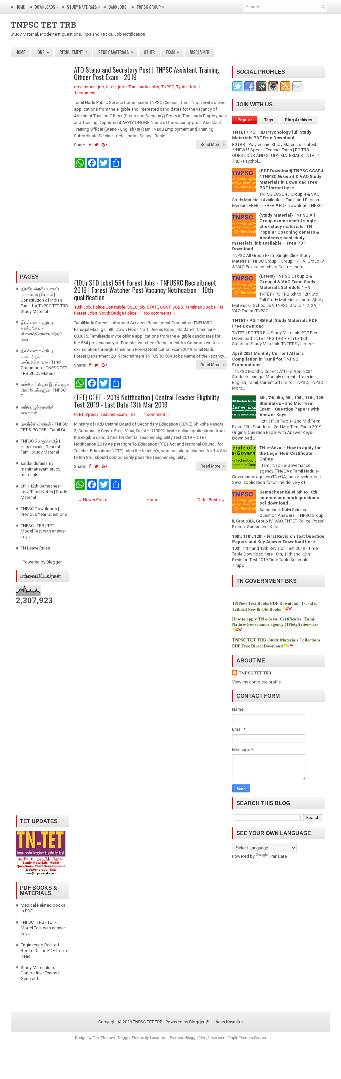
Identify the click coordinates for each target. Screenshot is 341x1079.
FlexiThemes (104, 1037)
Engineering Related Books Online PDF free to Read (45, 950)
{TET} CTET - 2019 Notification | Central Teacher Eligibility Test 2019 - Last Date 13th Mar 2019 (146, 401)
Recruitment (74, 51)
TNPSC (167, 86)
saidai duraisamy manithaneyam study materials (40, 469)
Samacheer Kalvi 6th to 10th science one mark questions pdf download (289, 498)
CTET (78, 414)
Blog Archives (298, 120)
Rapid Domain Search (247, 1037)
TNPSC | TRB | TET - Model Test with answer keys (43, 531)
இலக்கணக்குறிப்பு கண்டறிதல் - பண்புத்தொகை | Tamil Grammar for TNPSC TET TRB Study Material (44, 362)
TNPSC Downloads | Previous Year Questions (44, 511)
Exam (172, 51)
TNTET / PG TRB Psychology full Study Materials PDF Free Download (271, 135)
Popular (244, 120)
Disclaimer (199, 52)
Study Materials (115, 51)
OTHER (149, 52)
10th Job (82, 307)
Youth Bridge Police (118, 313)
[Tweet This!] (96, 144)
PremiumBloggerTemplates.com (197, 1037)
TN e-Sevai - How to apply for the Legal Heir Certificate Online (290, 453)
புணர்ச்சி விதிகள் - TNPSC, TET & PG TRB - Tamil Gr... (45, 427)
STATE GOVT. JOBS (165, 307)
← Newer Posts (92, 499)
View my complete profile (256, 681)
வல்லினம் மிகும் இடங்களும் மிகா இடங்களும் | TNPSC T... (45, 390)
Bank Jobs (118, 7)
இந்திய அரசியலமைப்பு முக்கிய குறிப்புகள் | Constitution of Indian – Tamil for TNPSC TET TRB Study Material (44, 300)
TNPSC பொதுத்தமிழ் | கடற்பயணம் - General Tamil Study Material (40, 447)
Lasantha (158, 1037)
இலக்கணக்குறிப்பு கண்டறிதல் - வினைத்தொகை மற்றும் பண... (41, 331)
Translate (278, 856)
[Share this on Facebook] (90, 144)
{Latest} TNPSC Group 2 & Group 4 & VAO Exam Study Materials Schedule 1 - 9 (287, 282)
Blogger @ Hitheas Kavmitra (216, 1021)
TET (132, 414)
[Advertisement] (150, 223)
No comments (157, 313)
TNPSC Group (150, 7)
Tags (268, 120)
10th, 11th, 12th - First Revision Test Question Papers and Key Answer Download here (278, 539)
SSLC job (136, 307)
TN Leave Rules (35, 547)
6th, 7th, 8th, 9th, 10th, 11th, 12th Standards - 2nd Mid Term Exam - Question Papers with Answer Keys (292, 406)
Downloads (47, 7)
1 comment (85, 92)
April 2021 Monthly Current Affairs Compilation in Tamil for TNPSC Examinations (268, 359)
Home (20, 7)
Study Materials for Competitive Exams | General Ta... (40, 973)
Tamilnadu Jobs (144, 86)
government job (89, 86)
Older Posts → (211, 499)
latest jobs (116, 86)
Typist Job (186, 86)
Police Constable (109, 307)
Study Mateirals (83, 7)
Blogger (53, 561)
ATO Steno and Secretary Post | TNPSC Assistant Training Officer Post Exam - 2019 (146, 73)
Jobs (42, 51)
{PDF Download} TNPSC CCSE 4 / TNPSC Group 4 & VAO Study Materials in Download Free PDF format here (291, 179)
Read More (210, 144)
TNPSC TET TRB (43, 24)
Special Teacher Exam (106, 414)
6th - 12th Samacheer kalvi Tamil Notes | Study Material (44, 492)
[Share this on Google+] (104, 144)
